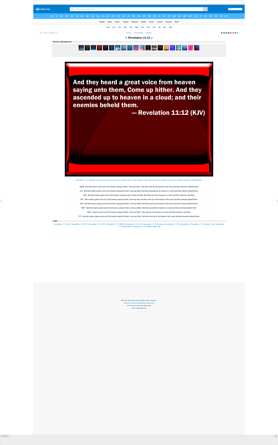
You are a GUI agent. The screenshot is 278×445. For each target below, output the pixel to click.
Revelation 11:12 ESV (97, 224)
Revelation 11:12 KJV (134, 224)
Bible (41, 33)
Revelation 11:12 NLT (79, 224)
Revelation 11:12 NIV (62, 224)
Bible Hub (156, 227)
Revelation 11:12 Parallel (142, 227)
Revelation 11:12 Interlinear (153, 224)
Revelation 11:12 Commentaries (177, 224)
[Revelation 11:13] (275, 206)
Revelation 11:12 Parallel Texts (203, 224)
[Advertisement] (139, 269)
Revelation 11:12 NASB (115, 224)
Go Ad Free (5, 436)
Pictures (46, 33)
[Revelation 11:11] (2, 206)
